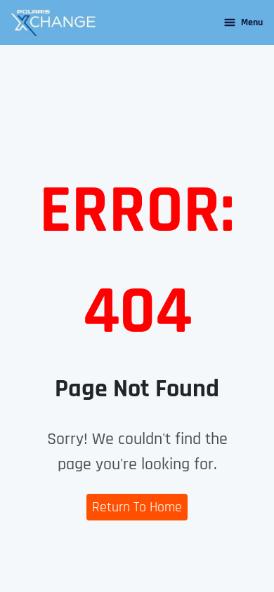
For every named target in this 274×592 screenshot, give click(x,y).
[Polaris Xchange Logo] (53, 22)
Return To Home (137, 507)
